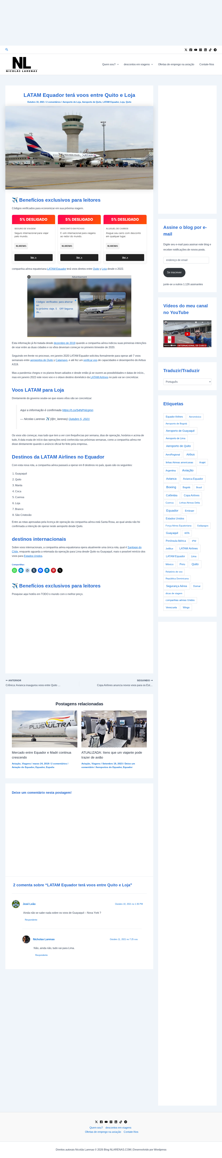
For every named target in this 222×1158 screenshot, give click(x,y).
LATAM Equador (111, 102)
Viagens (26, 763)
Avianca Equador (193, 478)
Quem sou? (109, 64)
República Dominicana (177, 578)
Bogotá (186, 487)
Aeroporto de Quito (91, 102)
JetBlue (169, 548)
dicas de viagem (174, 593)
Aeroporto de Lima (175, 438)
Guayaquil (172, 533)
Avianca (171, 478)
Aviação (16, 763)
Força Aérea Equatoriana (178, 525)
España (50, 767)
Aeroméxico (195, 416)
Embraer (189, 510)
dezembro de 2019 (64, 343)
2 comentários (53, 102)
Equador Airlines (174, 416)
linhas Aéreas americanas (179, 462)
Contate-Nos (206, 64)
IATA (186, 533)
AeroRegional (173, 454)
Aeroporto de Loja (72, 102)
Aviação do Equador (23, 767)
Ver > (33, 257)
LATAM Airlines (99, 377)
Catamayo (61, 360)
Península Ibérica (176, 540)
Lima (193, 556)
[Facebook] (190, 49)
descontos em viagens (137, 64)
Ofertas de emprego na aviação (176, 64)
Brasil (199, 487)
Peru (182, 564)
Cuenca (170, 502)
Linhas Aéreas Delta (189, 502)
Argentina (171, 470)
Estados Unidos (33, 556)
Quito (128, 102)
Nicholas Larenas (44, 939)
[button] (6, 50)
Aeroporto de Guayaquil (180, 430)
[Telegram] (215, 49)
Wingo (186, 607)
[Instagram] (200, 49)
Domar (197, 586)
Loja (122, 102)
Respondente (31, 920)
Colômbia (171, 495)
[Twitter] (185, 49)
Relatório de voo (174, 571)
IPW (194, 541)
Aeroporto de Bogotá (176, 423)
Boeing (171, 487)
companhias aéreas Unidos (180, 600)
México (169, 564)
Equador (40, 767)
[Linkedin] (205, 49)
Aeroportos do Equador (109, 767)
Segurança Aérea (176, 586)
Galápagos (202, 525)
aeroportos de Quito (41, 360)
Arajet (202, 462)
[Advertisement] (111, 23)
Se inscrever (174, 272)
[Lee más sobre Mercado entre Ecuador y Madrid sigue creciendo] (44, 728)
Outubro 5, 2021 (79, 419)
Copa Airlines (191, 495)
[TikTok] (210, 49)
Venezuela (171, 607)
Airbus (190, 454)
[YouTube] (195, 49)
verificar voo (90, 360)
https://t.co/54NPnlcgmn (77, 410)
